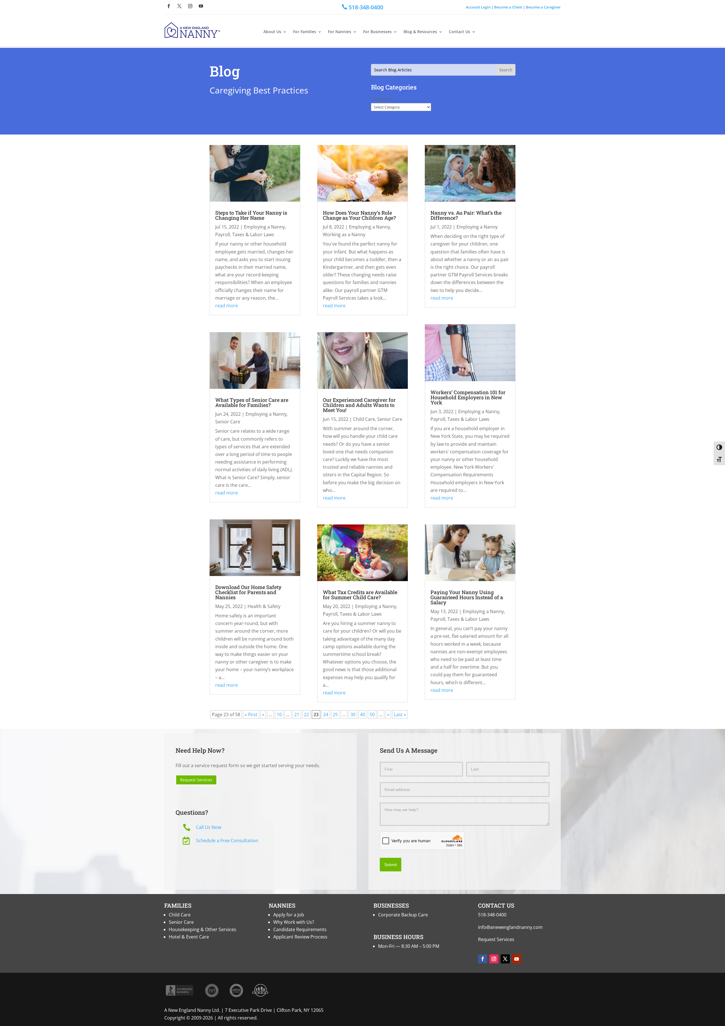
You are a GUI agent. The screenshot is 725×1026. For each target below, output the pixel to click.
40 (362, 714)
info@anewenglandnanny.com (510, 927)
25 (335, 714)
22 (306, 714)
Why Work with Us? (293, 922)
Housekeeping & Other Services (202, 929)
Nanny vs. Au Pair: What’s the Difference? (466, 215)
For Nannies (339, 31)
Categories (382, 99)
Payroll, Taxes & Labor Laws (244, 234)
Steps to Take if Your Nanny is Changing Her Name (251, 215)
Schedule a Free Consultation (227, 840)
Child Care (364, 419)
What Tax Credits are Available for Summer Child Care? (360, 595)
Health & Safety (264, 606)
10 (279, 714)
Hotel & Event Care (189, 937)
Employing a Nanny (264, 227)
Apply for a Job (288, 915)
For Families (304, 31)
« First (251, 714)
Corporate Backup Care (403, 915)
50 (372, 714)
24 (325, 714)
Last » (400, 714)
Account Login (478, 7)
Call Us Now (208, 827)
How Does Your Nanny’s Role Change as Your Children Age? (359, 215)
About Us (272, 31)
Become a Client (508, 7)
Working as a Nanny (344, 234)
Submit (390, 864)
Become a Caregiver (543, 7)
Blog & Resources (420, 31)
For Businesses (377, 31)
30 (352, 714)
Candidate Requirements (300, 929)
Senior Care (227, 422)
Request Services (196, 779)
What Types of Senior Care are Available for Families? (251, 402)
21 (296, 714)
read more (226, 305)
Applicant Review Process (300, 937)
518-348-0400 (492, 915)
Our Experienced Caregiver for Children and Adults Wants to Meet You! (359, 404)
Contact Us (459, 31)
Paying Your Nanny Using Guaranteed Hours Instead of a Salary (466, 597)
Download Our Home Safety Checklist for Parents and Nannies (248, 592)
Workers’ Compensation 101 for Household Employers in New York (468, 397)
